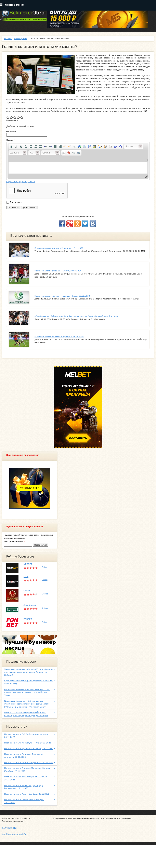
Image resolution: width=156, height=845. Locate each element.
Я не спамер (16, 202)
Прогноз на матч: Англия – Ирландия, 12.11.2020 (59, 248)
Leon (26, 576)
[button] (11, 146)
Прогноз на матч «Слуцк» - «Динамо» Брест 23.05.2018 (62, 296)
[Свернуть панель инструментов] (146, 160)
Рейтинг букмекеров (20, 556)
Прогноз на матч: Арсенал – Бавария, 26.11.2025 (28, 748)
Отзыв (10, 140)
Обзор (45, 567)
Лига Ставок (30, 605)
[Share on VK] (93, 223)
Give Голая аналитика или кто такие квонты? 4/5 (18, 117)
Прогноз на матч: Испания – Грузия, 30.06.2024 (58, 271)
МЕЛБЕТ (28, 564)
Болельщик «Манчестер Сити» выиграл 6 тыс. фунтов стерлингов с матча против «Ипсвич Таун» (27, 692)
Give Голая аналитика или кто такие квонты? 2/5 (11, 117)
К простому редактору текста (20, 181)
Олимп (27, 591)
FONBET (28, 619)
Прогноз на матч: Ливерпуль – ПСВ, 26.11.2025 (27, 743)
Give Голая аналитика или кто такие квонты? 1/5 (8, 117)
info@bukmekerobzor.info (14, 834)
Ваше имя (11, 132)
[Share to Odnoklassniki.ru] (77, 223)
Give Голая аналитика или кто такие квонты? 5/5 (22, 117)
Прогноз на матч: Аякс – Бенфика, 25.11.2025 (26, 794)
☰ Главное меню (12, 4)
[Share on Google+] (69, 223)
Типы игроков (20, 38)
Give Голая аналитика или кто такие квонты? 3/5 (15, 117)
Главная (8, 38)
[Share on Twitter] (85, 223)
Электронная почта (14, 541)
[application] (78, 161)
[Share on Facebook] (62, 223)
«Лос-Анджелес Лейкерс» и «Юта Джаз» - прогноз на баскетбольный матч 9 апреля (76, 316)
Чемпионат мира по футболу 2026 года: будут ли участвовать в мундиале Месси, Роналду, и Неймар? (28, 672)
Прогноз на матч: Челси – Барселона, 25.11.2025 (28, 762)
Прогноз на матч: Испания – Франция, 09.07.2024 (59, 336)
